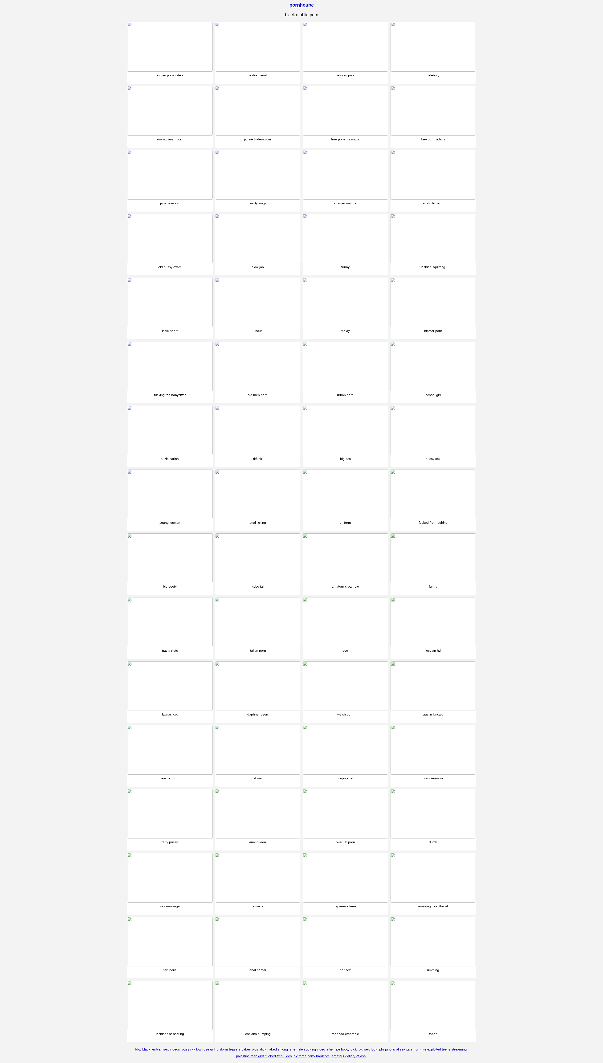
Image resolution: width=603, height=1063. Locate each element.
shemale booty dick (342, 1049)
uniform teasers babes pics (237, 1049)
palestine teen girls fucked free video (264, 1056)
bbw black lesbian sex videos (157, 1049)
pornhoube (301, 5)
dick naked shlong (274, 1049)
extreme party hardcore (312, 1056)
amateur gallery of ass (349, 1056)
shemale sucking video (307, 1049)
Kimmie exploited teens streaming (441, 1049)
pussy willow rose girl (198, 1049)
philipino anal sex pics (396, 1049)
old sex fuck (368, 1049)
